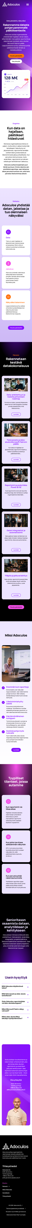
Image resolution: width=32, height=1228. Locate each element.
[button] (28, 4)
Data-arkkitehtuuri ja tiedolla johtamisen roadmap (16, 396)
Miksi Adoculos (7, 1190)
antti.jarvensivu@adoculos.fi (16, 1089)
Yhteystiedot (6, 1196)
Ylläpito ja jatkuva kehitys (16, 575)
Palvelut (5, 1186)
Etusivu (4, 1183)
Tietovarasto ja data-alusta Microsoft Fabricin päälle (16, 442)
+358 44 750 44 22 (16, 1088)
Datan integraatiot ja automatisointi (16, 531)
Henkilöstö (5, 1193)
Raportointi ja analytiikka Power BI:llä (16, 486)
